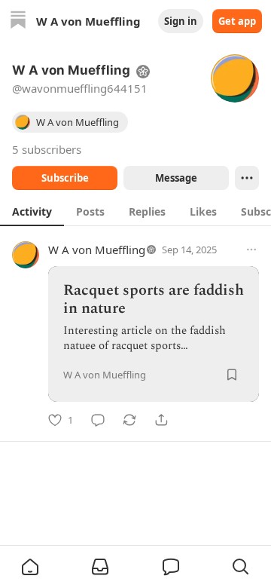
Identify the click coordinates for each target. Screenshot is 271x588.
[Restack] (129, 420)
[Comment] (98, 420)
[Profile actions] (247, 178)
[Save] (232, 375)
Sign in (180, 21)
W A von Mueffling (96, 249)
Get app (237, 21)
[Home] (18, 21)
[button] (30, 567)
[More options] (251, 249)
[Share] (161, 420)
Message (176, 178)
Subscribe (65, 178)
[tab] (32, 211)
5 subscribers (46, 149)
